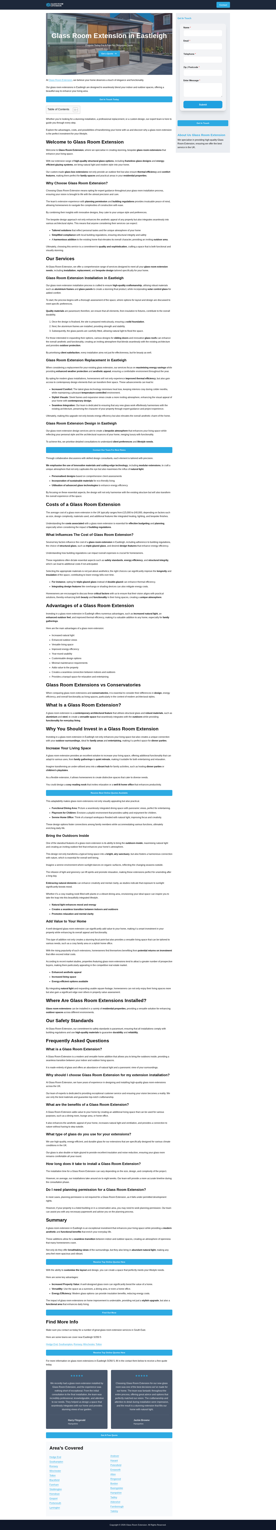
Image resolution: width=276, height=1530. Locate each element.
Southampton (65, 1344)
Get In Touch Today (109, 99)
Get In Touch (203, 123)
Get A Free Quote (109, 1435)
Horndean (54, 1494)
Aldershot (115, 1502)
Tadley (113, 1497)
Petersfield (115, 1465)
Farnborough (117, 1506)
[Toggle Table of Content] (74, 109)
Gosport (53, 1498)
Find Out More (109, 1312)
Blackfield (54, 1480)
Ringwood (115, 1479)
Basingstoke (116, 1488)
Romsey (78, 1344)
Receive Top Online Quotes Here (109, 1262)
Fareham (54, 1484)
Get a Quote (107, 53)
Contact (223, 5)
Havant (114, 1460)
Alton (113, 1474)
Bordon (114, 1483)
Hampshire (116, 1492)
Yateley (114, 1511)
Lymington (54, 1507)
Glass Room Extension (60, 80)
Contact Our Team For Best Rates (109, 450)
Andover (114, 1456)
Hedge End (52, 1344)
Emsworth (115, 1470)
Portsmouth (55, 1503)
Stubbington (55, 1489)
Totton (99, 1344)
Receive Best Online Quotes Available (109, 793)
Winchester (88, 1344)
